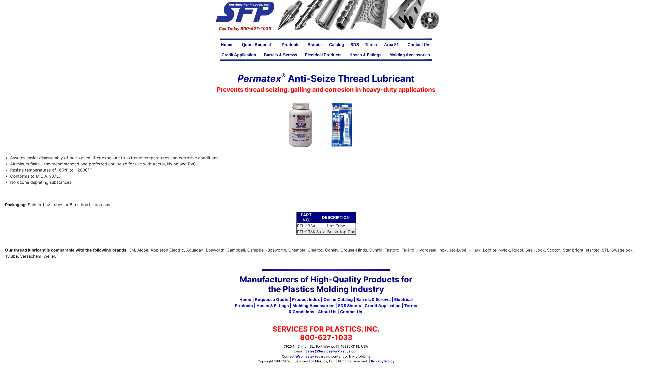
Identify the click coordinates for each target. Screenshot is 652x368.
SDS (354, 45)
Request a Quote (272, 299)
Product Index (306, 299)
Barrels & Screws (280, 55)
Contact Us (418, 45)
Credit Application (239, 55)
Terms (371, 45)
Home (226, 45)
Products (291, 45)
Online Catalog (338, 299)
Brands (314, 45)
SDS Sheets (349, 305)
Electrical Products (323, 55)
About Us (327, 311)
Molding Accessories (409, 55)
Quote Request (256, 45)
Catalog (336, 45)
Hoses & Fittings (365, 55)
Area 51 (391, 45)
